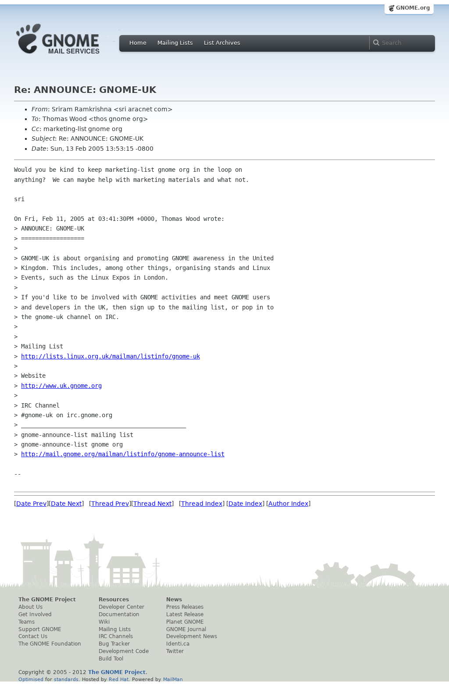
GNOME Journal (186, 629)
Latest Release (184, 614)
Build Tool (111, 659)
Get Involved (35, 614)
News (174, 599)
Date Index (245, 503)
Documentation (119, 614)
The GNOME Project (47, 599)
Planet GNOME (185, 622)
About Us (30, 607)
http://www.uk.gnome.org (61, 385)
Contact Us (32, 636)
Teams (26, 622)
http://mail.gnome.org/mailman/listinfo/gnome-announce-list (122, 454)
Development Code (124, 651)
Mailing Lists (175, 42)
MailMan (173, 679)
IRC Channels (116, 636)
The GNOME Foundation (49, 644)
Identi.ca (177, 644)
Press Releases (184, 607)
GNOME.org (413, 8)
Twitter (175, 651)
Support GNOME (39, 629)
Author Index (288, 503)
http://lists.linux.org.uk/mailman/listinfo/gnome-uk (110, 356)
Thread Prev (110, 503)
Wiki (104, 622)
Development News (191, 636)
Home (137, 42)
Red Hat (118, 679)
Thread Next (152, 503)
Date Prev (31, 503)
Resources (114, 599)
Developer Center (121, 607)
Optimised (30, 679)
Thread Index (201, 503)
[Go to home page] (71, 56)
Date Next (66, 503)
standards (66, 679)
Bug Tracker (114, 644)
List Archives (222, 42)
